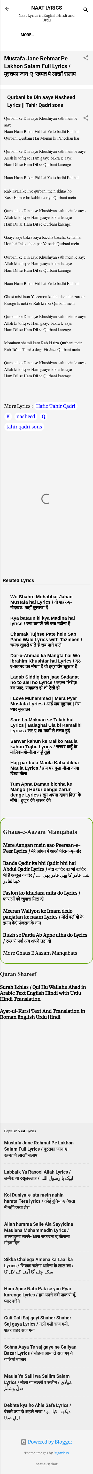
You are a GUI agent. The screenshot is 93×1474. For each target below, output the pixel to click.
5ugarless (61, 1453)
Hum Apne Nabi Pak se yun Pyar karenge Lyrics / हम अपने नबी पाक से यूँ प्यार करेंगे (39, 1295)
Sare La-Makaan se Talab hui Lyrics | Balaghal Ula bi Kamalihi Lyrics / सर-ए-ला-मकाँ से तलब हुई (46, 725)
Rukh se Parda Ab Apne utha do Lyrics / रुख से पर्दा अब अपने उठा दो (45, 938)
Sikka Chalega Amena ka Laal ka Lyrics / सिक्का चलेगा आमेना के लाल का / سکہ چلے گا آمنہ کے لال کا (39, 1265)
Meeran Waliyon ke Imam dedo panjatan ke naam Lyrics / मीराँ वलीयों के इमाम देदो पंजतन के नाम (43, 917)
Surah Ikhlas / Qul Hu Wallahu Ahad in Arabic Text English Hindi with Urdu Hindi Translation (43, 993)
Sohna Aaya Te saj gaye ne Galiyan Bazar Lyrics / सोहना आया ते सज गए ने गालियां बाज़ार (40, 1353)
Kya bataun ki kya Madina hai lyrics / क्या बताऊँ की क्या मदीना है (42, 621)
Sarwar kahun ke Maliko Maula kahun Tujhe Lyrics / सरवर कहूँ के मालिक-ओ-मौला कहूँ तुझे (44, 747)
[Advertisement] (46, 1072)
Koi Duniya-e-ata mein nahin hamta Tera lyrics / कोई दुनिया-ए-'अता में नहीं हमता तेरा (39, 1201)
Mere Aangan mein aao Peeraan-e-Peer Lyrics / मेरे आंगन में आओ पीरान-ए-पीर (42, 848)
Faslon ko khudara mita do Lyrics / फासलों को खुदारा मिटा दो (41, 896)
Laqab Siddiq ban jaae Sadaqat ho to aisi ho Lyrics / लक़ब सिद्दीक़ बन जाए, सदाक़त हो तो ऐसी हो (44, 682)
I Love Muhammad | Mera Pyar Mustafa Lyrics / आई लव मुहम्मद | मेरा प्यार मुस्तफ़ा (45, 704)
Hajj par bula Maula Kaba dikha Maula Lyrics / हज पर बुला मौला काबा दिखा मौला (44, 768)
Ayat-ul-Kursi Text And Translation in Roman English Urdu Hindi (42, 1014)
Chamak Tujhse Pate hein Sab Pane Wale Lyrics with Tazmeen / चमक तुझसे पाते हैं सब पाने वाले (46, 640)
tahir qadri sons (24, 427)
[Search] (86, 10)
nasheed (26, 416)
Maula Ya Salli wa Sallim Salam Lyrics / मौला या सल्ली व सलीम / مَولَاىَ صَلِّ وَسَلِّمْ (38, 1382)
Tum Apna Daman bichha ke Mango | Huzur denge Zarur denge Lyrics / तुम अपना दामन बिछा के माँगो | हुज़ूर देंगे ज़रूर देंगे (45, 792)
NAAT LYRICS (46, 8)
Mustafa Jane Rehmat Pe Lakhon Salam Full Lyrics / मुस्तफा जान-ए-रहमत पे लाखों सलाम (40, 66)
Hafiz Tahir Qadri (55, 406)
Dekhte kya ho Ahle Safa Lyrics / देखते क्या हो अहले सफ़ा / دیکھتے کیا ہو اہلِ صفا (37, 1411)
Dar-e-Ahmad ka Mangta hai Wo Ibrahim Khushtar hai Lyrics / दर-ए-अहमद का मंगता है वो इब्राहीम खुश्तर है (45, 661)
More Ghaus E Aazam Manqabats (40, 953)
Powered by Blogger (49, 1442)
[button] (86, 58)
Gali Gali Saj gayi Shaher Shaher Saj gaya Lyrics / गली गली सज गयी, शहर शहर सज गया (37, 1324)
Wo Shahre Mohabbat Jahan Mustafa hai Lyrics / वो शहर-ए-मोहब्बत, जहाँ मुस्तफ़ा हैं (41, 602)
